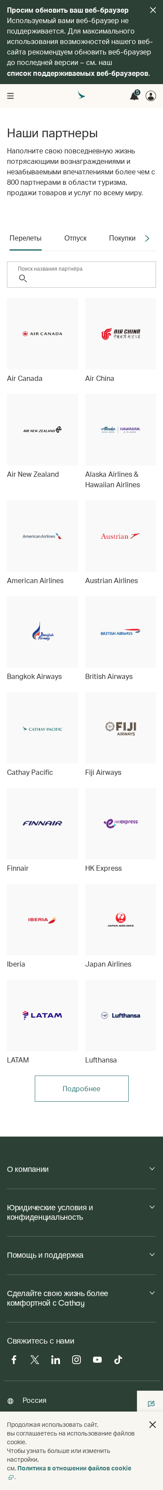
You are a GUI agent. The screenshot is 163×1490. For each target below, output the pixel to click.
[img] (153, 10)
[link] (42, 341)
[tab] (25, 238)
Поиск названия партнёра (50, 269)
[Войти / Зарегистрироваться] (151, 96)
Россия (35, 1400)
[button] (152, 1424)
